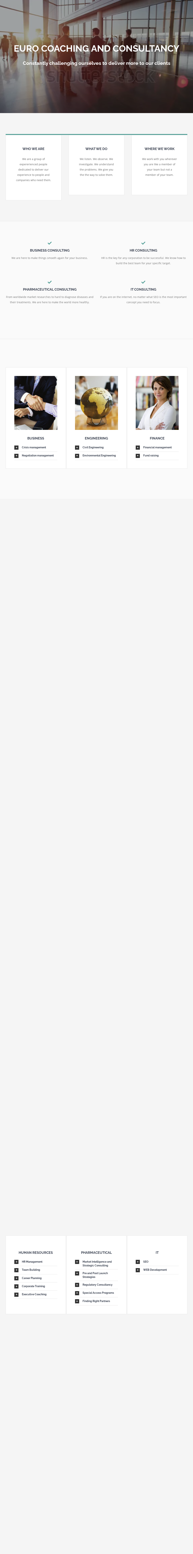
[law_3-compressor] (157, 378)
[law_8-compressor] (35, 378)
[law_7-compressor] (96, 378)
